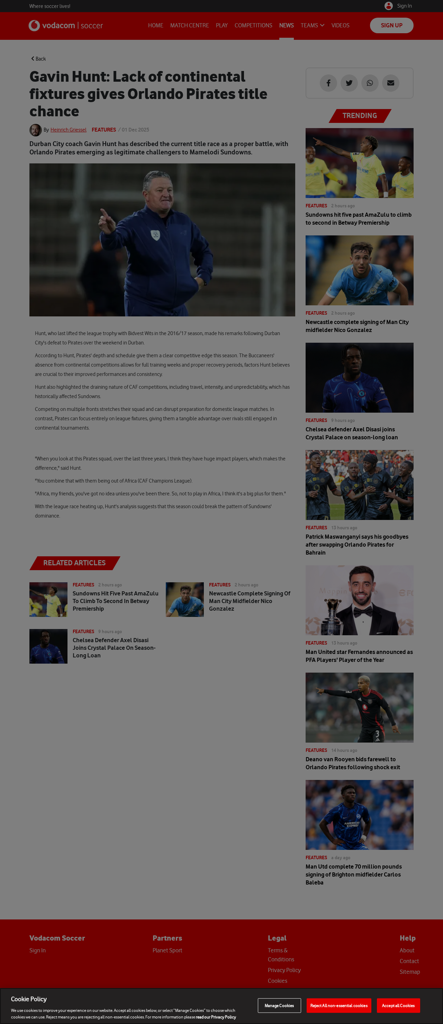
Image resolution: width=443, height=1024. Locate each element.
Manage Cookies (279, 1005)
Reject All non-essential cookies (339, 1005)
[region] (221, 1006)
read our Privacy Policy (216, 1016)
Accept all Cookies (398, 1005)
